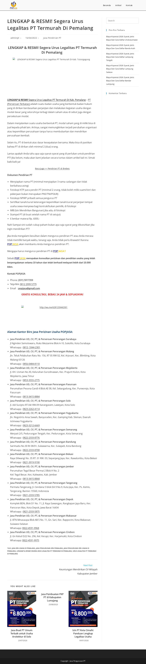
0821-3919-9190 (31, 462)
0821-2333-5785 (31, 495)
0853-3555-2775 (31, 380)
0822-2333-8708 (31, 450)
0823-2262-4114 (31, 409)
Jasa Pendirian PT (52, 38)
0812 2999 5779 (28, 284)
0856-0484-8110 (31, 363)
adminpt (15, 38)
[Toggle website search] (138, 5)
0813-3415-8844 (31, 478)
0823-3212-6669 (31, 425)
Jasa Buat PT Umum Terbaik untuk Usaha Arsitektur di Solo (22, 633)
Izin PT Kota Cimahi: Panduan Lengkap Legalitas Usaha (83, 633)
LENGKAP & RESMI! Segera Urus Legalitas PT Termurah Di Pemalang (44, 551)
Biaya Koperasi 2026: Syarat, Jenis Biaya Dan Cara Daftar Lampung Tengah (120, 57)
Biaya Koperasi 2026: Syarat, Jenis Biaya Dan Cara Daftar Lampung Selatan (120, 68)
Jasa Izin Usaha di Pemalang (23, 548)
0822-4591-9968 (30, 528)
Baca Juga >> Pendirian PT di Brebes (52, 168)
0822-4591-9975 (30, 540)
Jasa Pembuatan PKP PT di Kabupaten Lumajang (52, 597)
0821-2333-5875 (31, 511)
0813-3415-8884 (31, 396)
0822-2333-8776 (31, 437)
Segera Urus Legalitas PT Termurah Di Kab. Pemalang (46, 99)
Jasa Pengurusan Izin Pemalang (49, 548)
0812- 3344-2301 (31, 347)
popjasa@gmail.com (29, 288)
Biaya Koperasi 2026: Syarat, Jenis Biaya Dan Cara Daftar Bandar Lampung (120, 80)
